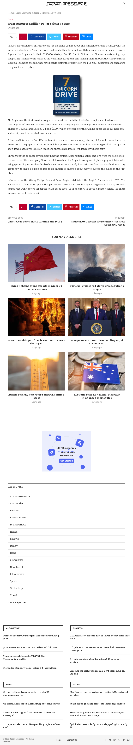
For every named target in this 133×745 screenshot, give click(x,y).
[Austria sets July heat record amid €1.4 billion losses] (36, 371)
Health (13, 531)
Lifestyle (14, 538)
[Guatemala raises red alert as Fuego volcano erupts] (96, 263)
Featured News (18, 524)
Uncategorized (18, 602)
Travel (13, 595)
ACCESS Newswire (20, 496)
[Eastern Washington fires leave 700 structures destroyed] (36, 317)
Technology (16, 588)
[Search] (123, 3)
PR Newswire (17, 574)
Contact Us (72, 740)
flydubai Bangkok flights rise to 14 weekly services (97, 704)
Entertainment (18, 517)
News (13, 553)
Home (11, 13)
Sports (14, 581)
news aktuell (17, 560)
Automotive (16, 503)
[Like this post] (24, 37)
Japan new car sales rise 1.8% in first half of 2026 (30, 647)
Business (15, 510)
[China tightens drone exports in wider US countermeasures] (36, 263)
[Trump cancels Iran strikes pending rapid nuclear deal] (96, 317)
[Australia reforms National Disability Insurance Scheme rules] (96, 371)
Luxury (14, 546)
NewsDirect (16, 567)
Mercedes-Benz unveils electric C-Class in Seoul (30, 668)
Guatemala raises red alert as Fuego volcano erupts (31, 704)
